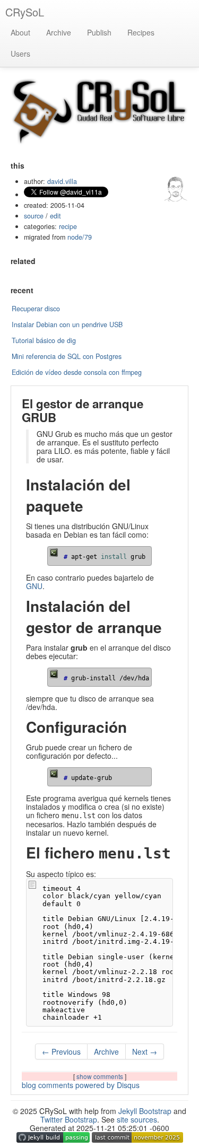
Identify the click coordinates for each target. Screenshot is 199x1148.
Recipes (140, 32)
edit (55, 216)
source (34, 216)
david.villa (62, 181)
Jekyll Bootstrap (144, 1111)
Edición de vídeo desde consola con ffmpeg (77, 372)
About (20, 32)
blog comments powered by (81, 1085)
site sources (137, 1119)
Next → (144, 1051)
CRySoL (24, 12)
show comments (100, 1076)
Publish (99, 32)
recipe (68, 226)
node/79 (79, 237)
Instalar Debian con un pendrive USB (67, 324)
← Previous (61, 1051)
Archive (58, 32)
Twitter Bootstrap (68, 1119)
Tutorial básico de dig (44, 340)
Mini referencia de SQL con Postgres (67, 356)
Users (20, 53)
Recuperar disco (36, 308)
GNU (34, 586)
